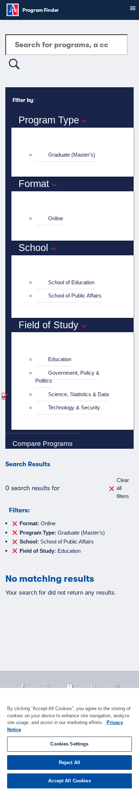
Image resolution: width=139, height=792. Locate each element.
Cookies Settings (69, 744)
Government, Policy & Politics (67, 377)
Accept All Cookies (69, 780)
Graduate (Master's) (71, 155)
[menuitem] (75, 155)
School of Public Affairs (75, 295)
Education (59, 359)
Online (55, 218)
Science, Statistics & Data (78, 394)
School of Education (71, 282)
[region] (69, 740)
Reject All (69, 762)
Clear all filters (123, 488)
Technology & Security (74, 407)
